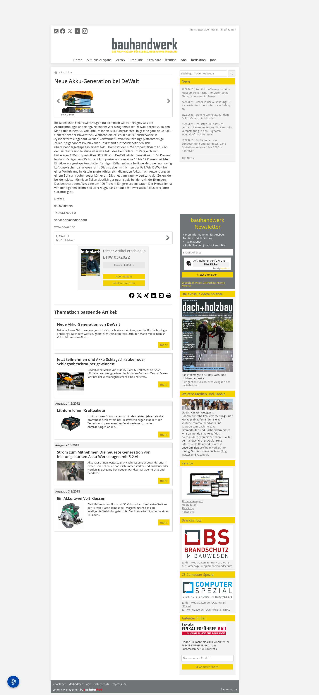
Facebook (202, 454)
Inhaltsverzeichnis (124, 283)
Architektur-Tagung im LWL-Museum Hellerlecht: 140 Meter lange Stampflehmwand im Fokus (206, 92)
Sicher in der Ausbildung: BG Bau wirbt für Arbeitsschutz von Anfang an (206, 105)
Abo (184, 60)
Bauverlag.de (229, 689)
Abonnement (124, 276)
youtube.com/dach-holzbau (199, 426)
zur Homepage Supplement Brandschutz (207, 566)
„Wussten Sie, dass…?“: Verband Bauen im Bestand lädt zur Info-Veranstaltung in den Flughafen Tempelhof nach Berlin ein (207, 129)
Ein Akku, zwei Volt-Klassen (81, 498)
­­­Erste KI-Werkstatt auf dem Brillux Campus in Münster (205, 116)
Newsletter (59, 684)
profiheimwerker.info (213, 447)
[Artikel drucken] (168, 295)
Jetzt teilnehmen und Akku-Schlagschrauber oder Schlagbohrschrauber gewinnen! (101, 361)
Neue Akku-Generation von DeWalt (88, 324)
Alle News (188, 158)
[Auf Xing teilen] (146, 297)
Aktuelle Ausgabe (99, 60)
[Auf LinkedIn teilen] (154, 297)
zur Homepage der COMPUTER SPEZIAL (206, 609)
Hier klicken (211, 264)
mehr (164, 345)
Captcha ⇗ (221, 268)
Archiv (120, 60)
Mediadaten (228, 29)
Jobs (213, 60)
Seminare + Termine (161, 60)
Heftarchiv (188, 511)
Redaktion (198, 60)
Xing (224, 451)
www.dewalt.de (64, 227)
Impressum (119, 684)
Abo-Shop (188, 508)
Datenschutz (101, 684)
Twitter (186, 454)
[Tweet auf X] (139, 297)
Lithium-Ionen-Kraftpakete (81, 410)
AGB (88, 684)
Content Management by (68, 689)
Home (77, 60)
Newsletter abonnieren (204, 29)
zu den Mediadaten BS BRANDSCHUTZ (205, 562)
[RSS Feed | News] (56, 31)
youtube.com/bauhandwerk (199, 423)
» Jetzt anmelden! (207, 274)
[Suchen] (231, 73)
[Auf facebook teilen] (132, 297)
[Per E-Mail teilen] (161, 295)
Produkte (136, 60)
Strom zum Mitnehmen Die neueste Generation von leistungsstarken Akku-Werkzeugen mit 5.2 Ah (103, 454)
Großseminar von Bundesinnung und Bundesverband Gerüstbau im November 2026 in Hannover (204, 145)
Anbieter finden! (208, 667)
